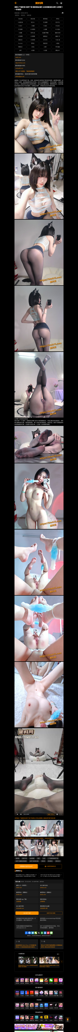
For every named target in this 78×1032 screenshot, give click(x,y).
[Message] (51, 932)
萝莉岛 (32, 43)
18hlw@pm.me (19, 76)
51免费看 (33, 36)
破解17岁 (57, 36)
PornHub (20, 43)
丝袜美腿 (32, 858)
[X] (38, 932)
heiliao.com (43, 887)
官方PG (33, 22)
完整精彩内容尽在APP (26, 866)
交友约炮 (20, 18)
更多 (58, 954)
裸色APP (58, 50)
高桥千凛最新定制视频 (21, 861)
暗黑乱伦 (45, 36)
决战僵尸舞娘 (45, 32)
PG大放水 (57, 29)
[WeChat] (35, 932)
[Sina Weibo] (48, 932)
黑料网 (43, 861)
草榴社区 (20, 47)
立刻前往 (42, 901)
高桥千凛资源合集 (34, 861)
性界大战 (33, 32)
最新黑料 (17, 15)
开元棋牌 (45, 22)
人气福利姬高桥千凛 (53, 858)
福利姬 (17, 858)
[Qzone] (45, 932)
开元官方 (58, 25)
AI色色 (32, 47)
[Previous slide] (16, 961)
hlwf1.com (18, 57)
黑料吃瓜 (58, 861)
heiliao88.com (19, 68)
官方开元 (58, 22)
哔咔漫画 (58, 47)
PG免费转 (32, 29)
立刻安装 (18, 901)
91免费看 (20, 36)
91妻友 (57, 43)
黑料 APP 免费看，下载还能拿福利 (24, 71)
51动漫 (45, 50)
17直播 (32, 25)
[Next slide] (61, 961)
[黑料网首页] (39, 3)
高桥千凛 (24, 858)
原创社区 (23, 15)
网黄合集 (29, 15)
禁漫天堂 (45, 43)
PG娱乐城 (20, 22)
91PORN (45, 39)
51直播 (45, 29)
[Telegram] (32, 932)
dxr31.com (43, 894)
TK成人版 (57, 39)
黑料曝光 (50, 861)
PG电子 (20, 25)
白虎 (44, 858)
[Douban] (42, 932)
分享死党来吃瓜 (51, 866)
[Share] (26, 932)
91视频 (32, 50)
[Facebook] (29, 932)
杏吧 (20, 50)
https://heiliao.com (20, 63)
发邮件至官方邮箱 (51, 913)
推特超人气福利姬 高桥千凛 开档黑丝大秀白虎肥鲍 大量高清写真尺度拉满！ (35, 818)
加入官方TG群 (27, 913)
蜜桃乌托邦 (57, 32)
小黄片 (45, 47)
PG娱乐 (45, 25)
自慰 (38, 858)
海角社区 (20, 39)
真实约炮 (33, 18)
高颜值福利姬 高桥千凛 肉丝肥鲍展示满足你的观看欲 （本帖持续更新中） (35, 838)
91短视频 (33, 39)
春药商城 (45, 18)
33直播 (20, 32)
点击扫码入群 (43, 908)
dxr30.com (19, 894)
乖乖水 (57, 18)
